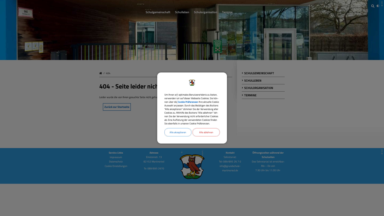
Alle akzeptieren (178, 132)
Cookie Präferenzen (188, 102)
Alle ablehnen (206, 132)
